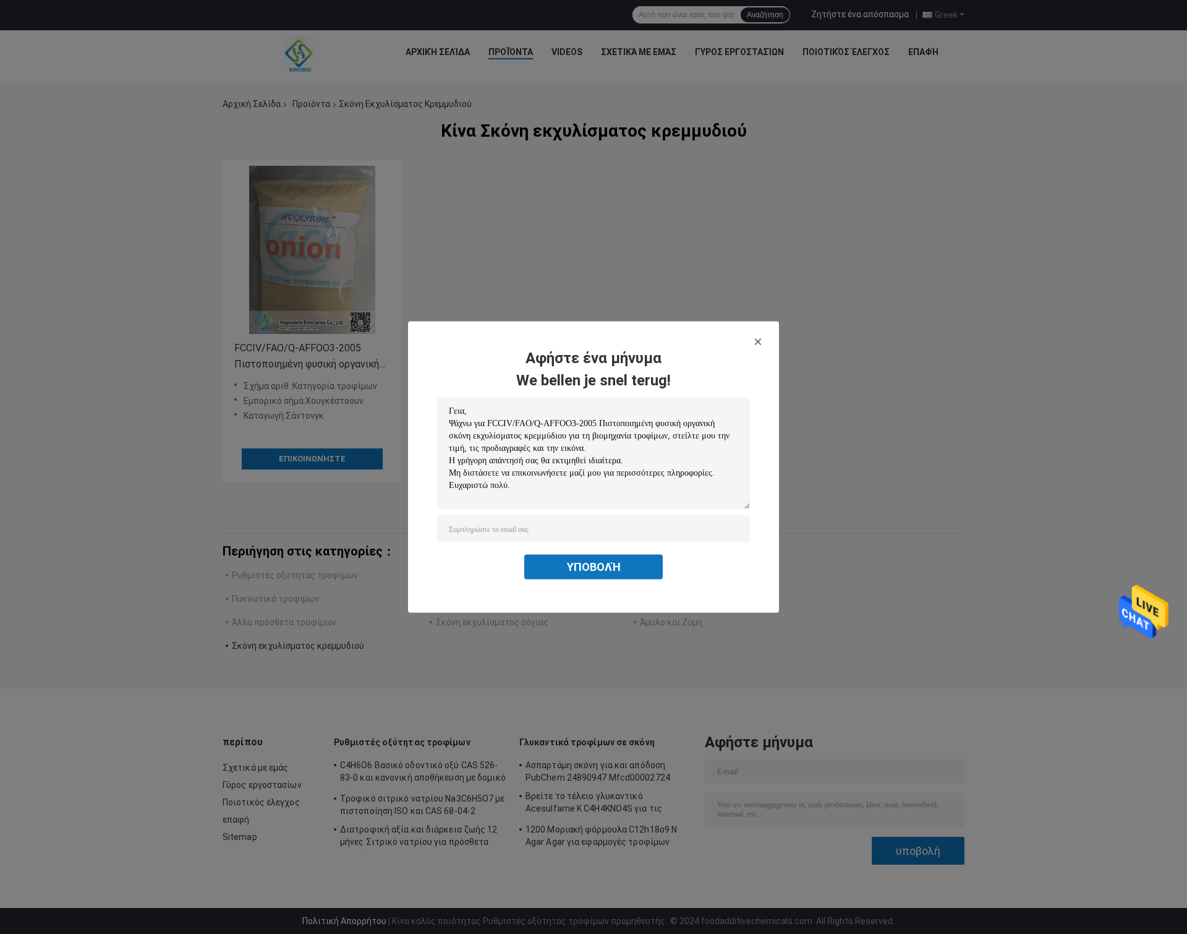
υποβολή (594, 566)
